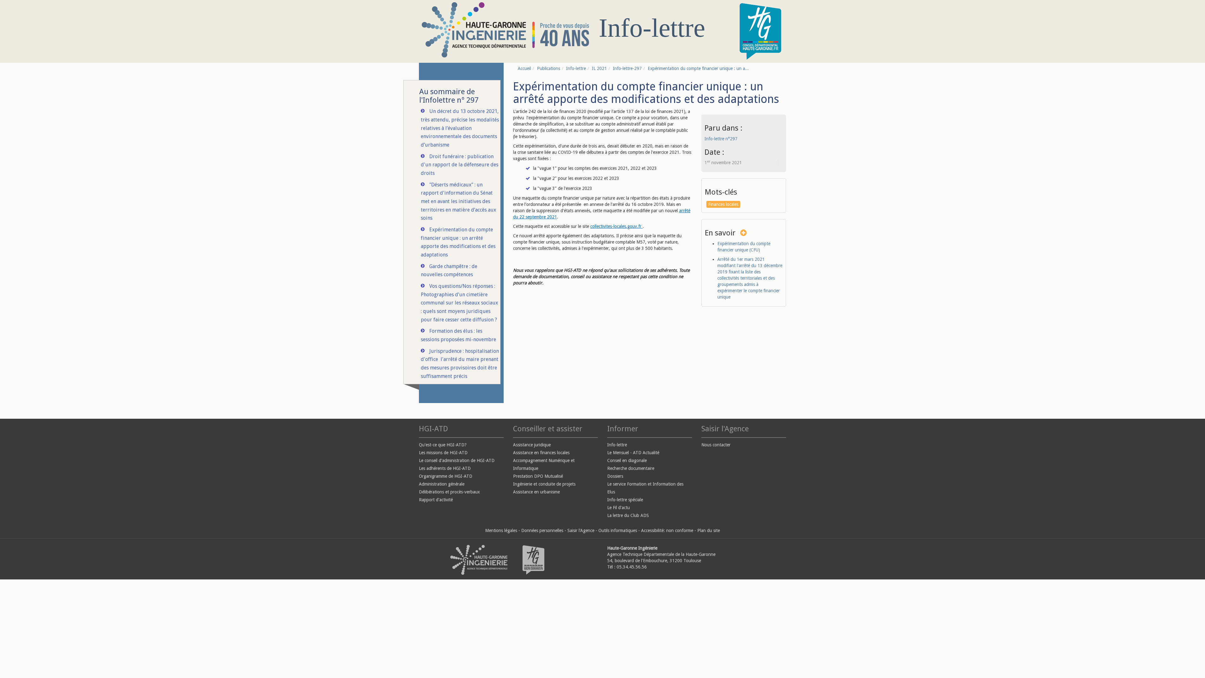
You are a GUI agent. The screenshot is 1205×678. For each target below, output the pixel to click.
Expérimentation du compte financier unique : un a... (698, 68)
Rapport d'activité (436, 499)
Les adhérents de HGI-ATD (445, 468)
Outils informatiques (617, 530)
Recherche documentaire (630, 468)
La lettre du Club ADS (628, 515)
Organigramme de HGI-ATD (445, 476)
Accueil (524, 68)
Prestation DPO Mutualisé (538, 476)
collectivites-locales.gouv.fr (616, 226)
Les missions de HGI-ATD (443, 452)
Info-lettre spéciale (625, 499)
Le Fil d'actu (618, 507)
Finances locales (723, 204)
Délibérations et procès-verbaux (449, 491)
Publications (548, 68)
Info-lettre (576, 68)
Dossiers (615, 476)
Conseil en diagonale (627, 460)
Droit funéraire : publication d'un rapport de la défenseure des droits (459, 164)
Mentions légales (501, 530)
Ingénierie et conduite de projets (544, 484)
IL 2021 (599, 68)
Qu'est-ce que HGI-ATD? (443, 444)
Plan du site (708, 530)
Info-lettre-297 (627, 68)
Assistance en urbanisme (536, 491)
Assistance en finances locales (541, 452)
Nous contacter (716, 444)
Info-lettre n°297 (720, 138)
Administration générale (441, 484)
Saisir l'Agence (580, 530)
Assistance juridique (532, 444)
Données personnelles (542, 530)
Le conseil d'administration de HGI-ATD (457, 460)
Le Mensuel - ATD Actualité (633, 452)
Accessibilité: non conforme (667, 530)
